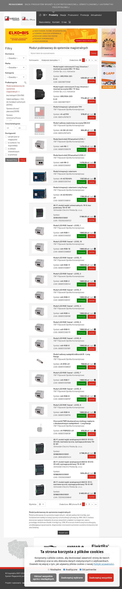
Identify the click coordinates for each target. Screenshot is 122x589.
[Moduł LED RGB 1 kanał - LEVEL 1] (40, 231)
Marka (7, 63)
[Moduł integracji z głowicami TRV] (40, 113)
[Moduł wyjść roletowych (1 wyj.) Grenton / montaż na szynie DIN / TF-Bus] (40, 74)
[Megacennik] (12, 18)
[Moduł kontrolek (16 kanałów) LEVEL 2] (40, 161)
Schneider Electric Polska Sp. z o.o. (67, 210)
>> (96, 60)
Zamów (91, 81)
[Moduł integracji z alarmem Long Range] (40, 194)
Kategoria (9, 73)
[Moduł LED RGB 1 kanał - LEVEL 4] (40, 312)
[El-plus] (28, 18)
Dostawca (9, 54)
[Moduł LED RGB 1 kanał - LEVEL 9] (40, 411)
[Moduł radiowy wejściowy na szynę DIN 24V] (40, 129)
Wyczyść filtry (12, 160)
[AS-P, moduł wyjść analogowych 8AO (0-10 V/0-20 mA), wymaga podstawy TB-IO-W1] (40, 470)
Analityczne (71, 569)
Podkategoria (11, 82)
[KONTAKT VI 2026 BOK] (109, 42)
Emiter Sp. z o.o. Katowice (64, 71)
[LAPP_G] (109, 74)
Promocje (84, 15)
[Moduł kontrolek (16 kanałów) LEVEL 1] (40, 145)
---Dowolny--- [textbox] (12, 58)
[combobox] (15, 58)
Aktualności (96, 15)
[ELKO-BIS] (51, 35)
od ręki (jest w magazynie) (13, 138)
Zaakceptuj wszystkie (100, 577)
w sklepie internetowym (13, 150)
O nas (64, 22)
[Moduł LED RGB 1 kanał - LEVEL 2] (40, 279)
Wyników (32, 504)
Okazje (63, 15)
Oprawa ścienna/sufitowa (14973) (13, 118)
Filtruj (22, 160)
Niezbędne (55, 569)
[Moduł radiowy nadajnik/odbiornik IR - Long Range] (40, 361)
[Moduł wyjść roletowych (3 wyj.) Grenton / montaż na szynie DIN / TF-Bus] (40, 94)
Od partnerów (89, 569)
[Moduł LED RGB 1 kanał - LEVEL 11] (40, 263)
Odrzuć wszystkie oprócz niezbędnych (43, 577)
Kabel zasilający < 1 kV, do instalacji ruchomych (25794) (15, 102)
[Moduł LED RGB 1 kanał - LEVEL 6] (40, 344)
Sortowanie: (34, 60)
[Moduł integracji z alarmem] (40, 177)
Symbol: (62, 218)
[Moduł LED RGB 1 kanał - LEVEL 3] (40, 296)
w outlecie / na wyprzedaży (14, 144)
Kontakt (56, 22)
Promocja (81, 150)
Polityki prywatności (104, 564)
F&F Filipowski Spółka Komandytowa (68, 109)
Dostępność (10, 133)
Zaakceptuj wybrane (72, 577)
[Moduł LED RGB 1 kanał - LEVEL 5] (40, 328)
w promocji (12, 154)
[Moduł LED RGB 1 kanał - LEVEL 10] (40, 247)
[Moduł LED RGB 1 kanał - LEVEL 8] (40, 395)
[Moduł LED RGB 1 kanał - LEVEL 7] (40, 378)
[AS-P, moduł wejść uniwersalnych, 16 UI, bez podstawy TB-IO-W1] (40, 213)
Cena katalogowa (12, 123)
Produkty (53, 15)
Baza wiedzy (44, 22)
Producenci (73, 15)
